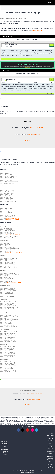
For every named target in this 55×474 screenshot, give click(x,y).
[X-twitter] (22, 430)
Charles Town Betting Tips (34, 419)
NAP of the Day (50, 467)
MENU (50, 2)
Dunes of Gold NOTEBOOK (35, 399)
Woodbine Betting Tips (22, 424)
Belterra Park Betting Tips (43, 417)
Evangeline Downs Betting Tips (10, 420)
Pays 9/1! (27, 404)
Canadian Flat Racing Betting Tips (18, 419)
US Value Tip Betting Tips (9, 424)
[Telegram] (36, 430)
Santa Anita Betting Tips (13, 423)
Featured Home (23, 420)
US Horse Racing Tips (24, 423)
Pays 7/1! (27, 140)
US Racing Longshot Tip (37, 423)
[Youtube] (27, 430)
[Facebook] (18, 430)
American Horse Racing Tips (11, 417)
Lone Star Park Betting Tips (13, 421)
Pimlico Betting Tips (40, 421)
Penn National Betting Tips (27, 421)
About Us (5, 454)
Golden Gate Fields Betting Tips (35, 420)
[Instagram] (32, 430)
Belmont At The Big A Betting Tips (27, 417)
